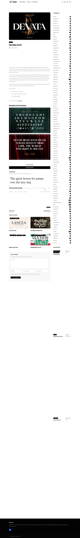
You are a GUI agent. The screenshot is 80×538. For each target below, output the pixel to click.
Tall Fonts (55, 218)
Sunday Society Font (36, 230)
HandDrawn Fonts (56, 126)
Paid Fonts (55, 173)
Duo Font (54, 83)
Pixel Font (55, 177)
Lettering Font (55, 146)
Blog (54, 34)
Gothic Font (55, 117)
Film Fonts (55, 97)
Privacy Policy (22, 1)
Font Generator (34, 1)
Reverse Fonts (55, 193)
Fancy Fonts (13, 218)
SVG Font (55, 215)
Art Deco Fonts (56, 25)
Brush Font (55, 43)
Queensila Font (47, 211)
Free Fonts (55, 106)
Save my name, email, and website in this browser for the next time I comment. (25, 274)
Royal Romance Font (58, 336)
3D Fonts (54, 16)
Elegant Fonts (13, 235)
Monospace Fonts (56, 162)
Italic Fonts (55, 135)
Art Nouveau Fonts (56, 27)
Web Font (55, 240)
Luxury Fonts (55, 153)
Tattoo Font (55, 220)
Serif (11, 42)
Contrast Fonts (56, 70)
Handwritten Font (56, 128)
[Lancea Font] (19, 222)
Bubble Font (55, 45)
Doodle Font (55, 81)
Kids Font (55, 139)
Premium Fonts (55, 182)
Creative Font (55, 72)
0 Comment (12, 47)
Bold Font (55, 36)
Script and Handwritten (57, 202)
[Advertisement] (40, 6)
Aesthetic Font (56, 18)
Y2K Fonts (55, 242)
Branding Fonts (56, 41)
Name (16, 191)
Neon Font (55, 168)
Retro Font (34, 218)
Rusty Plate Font (57, 420)
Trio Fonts (55, 229)
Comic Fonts (55, 63)
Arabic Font (55, 23)
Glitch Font (55, 115)
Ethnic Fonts (55, 88)
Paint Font (55, 175)
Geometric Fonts (56, 112)
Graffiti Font (55, 119)
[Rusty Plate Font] (68, 458)
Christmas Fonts (56, 54)
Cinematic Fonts (56, 59)
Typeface (42, 218)
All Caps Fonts (55, 21)
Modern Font (55, 157)
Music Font (55, 166)
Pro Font (54, 184)
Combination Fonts (56, 61)
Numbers (25, 191)
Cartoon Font (55, 50)
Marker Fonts (55, 155)
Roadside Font (56, 254)
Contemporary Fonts (56, 68)
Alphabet (20, 191)
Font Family (55, 101)
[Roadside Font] (68, 291)
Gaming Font (55, 110)
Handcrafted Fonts (56, 124)
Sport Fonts (55, 211)
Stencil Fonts (55, 213)
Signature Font (55, 206)
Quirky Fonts (55, 186)
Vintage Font (55, 238)
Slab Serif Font (55, 209)
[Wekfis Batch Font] (40, 239)
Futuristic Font (55, 108)
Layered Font (55, 144)
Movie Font (55, 164)
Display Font (34, 235)
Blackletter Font (56, 32)
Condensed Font (56, 65)
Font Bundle (55, 99)
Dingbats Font (55, 77)
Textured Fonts (56, 224)
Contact (28, 1)
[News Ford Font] (19, 239)
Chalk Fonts (55, 52)
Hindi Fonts (55, 130)
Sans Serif (55, 200)
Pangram (11, 191)
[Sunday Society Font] (40, 222)
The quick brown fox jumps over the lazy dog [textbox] (27, 180)
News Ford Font (13, 247)
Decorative (55, 74)
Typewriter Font (56, 233)
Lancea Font (12, 230)
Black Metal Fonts (56, 30)
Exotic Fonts (55, 90)
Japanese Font (55, 137)
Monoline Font (55, 159)
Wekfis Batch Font (35, 247)
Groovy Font (55, 121)
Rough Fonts (55, 195)
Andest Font (11, 211)
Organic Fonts (55, 171)
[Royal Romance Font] (68, 375)
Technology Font (56, 222)
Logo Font (55, 148)
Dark (48, 188)
